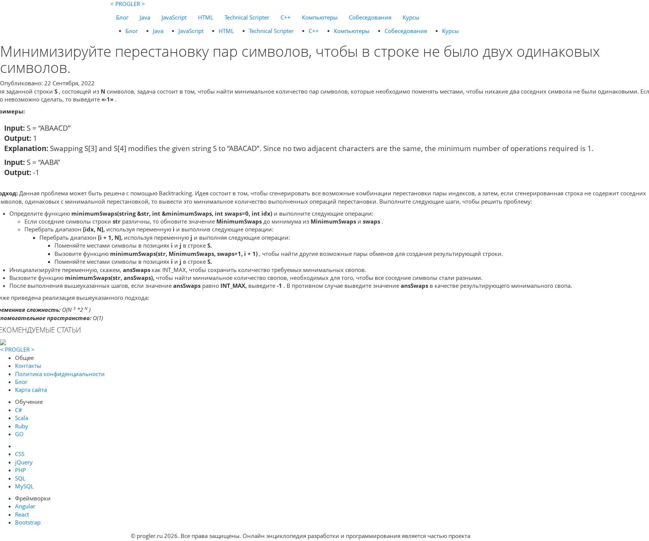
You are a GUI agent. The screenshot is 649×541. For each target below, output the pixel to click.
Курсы (411, 17)
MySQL (24, 486)
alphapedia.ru (495, 535)
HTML (205, 17)
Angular (25, 506)
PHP (20, 470)
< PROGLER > (127, 4)
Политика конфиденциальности (60, 374)
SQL (20, 478)
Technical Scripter (247, 17)
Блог (122, 17)
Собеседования (370, 17)
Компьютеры (320, 17)
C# (18, 410)
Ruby (21, 426)
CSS (19, 454)
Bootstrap (28, 522)
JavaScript (174, 17)
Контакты (28, 365)
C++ (286, 17)
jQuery (24, 462)
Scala (21, 418)
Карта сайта (31, 389)
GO (19, 434)
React (22, 514)
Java (145, 17)
